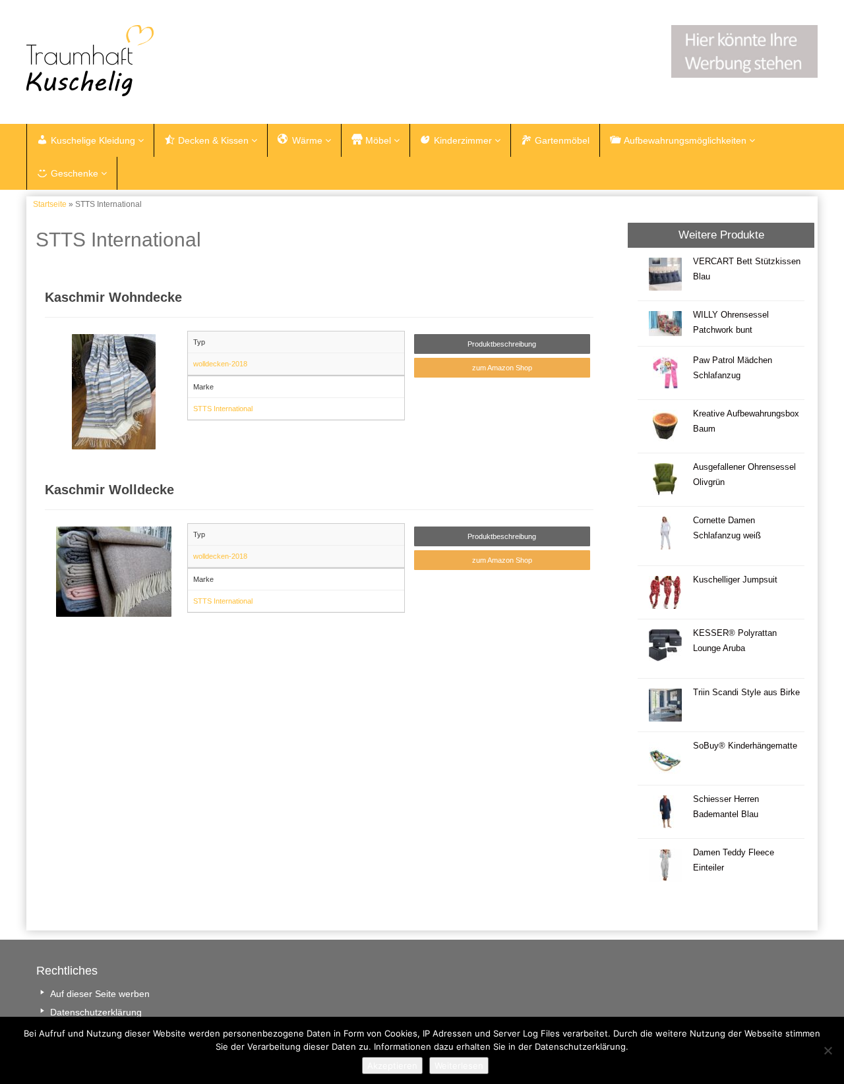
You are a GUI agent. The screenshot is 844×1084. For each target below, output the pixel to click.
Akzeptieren (392, 1065)
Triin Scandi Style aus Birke (746, 692)
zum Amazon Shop (502, 368)
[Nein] (827, 1050)
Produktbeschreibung (501, 344)
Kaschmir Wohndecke (113, 297)
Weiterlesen (459, 1065)
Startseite (50, 204)
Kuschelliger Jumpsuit (735, 580)
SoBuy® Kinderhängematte (745, 746)
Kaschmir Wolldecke (109, 489)
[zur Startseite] (191, 60)
